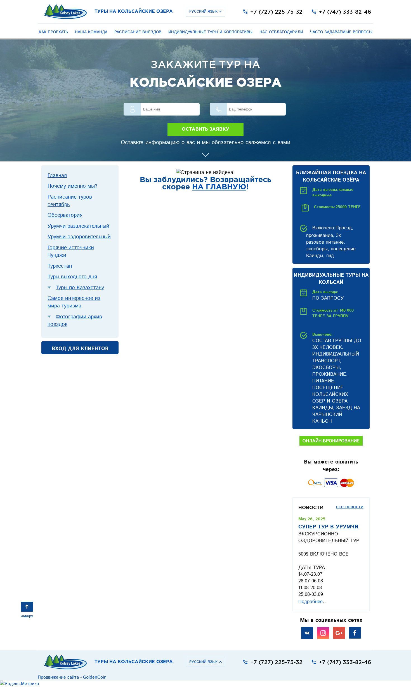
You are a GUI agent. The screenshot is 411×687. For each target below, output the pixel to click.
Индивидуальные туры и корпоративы (210, 32)
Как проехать (53, 32)
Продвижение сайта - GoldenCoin (72, 677)
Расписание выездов (137, 32)
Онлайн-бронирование (331, 441)
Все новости (349, 507)
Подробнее (310, 601)
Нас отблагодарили (281, 32)
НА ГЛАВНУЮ (219, 187)
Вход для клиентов (80, 348)
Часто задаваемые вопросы (341, 32)
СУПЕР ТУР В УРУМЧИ (328, 527)
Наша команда (91, 32)
